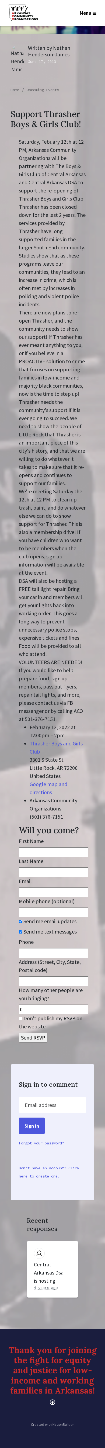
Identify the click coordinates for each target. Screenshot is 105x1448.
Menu (85, 13)
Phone (26, 941)
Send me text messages (49, 931)
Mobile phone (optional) (47, 901)
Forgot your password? (41, 1143)
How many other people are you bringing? (51, 994)
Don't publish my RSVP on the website (50, 1022)
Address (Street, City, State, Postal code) (50, 965)
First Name (31, 841)
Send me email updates (49, 921)
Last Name (31, 861)
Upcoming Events (43, 89)
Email (25, 881)
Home (14, 89)
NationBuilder (63, 1424)
